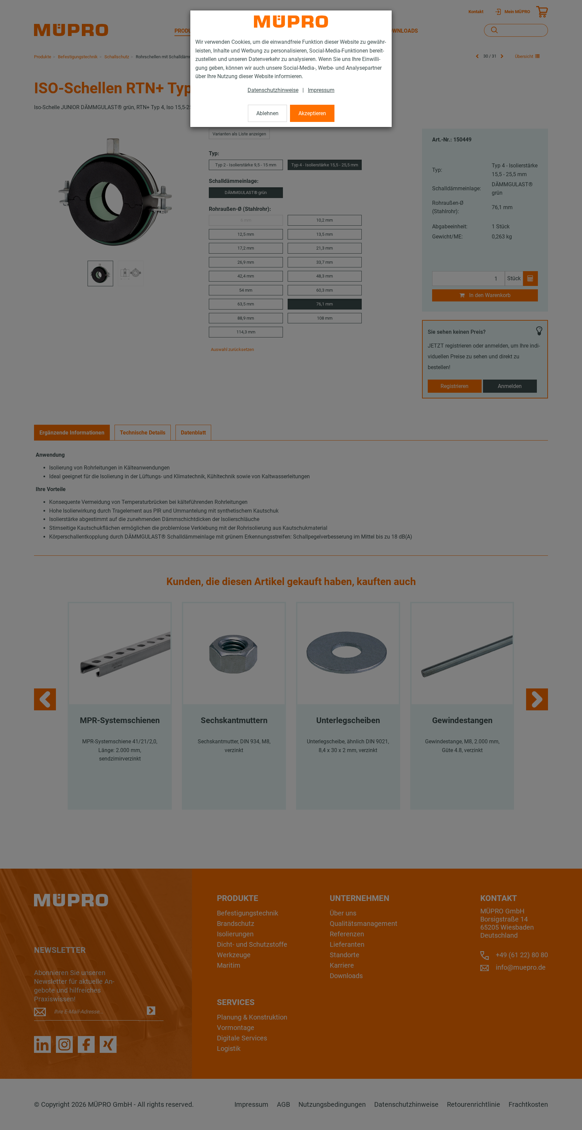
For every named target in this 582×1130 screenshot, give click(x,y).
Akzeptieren (312, 113)
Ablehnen (267, 113)
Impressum (321, 90)
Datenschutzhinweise (273, 90)
